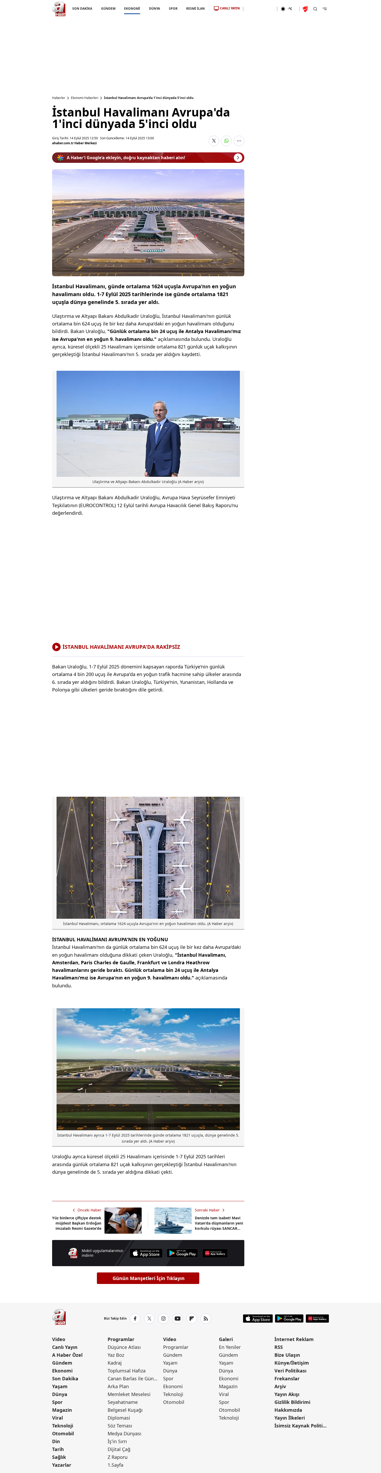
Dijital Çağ (119, 1449)
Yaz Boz (116, 1355)
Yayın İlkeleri (289, 1418)
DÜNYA (154, 8)
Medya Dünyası (124, 1433)
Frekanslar (287, 1378)
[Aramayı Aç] (315, 9)
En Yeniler (230, 1347)
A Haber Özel (67, 1355)
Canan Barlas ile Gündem (135, 1378)
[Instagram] (163, 1318)
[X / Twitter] (149, 1318)
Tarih (58, 1449)
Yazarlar (61, 1465)
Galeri (226, 1339)
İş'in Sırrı (117, 1441)
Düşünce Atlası (124, 1347)
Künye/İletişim (291, 1363)
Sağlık (59, 1457)
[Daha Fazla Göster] (239, 141)
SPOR (173, 8)
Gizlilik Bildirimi (292, 1402)
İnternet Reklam (294, 1339)
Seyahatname (123, 1402)
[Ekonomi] (260, 9)
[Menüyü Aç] (325, 9)
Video (58, 1339)
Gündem (62, 1363)
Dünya (59, 1394)
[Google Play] (182, 1253)
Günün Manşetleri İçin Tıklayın (149, 1278)
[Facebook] (135, 1318)
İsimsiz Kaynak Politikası (301, 1425)
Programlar (121, 1339)
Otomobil (63, 1433)
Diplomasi (119, 1418)
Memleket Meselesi (129, 1394)
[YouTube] (177, 1318)
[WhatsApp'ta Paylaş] (226, 141)
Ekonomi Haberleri (84, 98)
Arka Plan (118, 1386)
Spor (57, 1402)
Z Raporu (118, 1457)
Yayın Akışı (286, 1394)
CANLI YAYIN (230, 8)
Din (56, 1441)
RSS (278, 1347)
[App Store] (146, 1253)
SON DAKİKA (82, 8)
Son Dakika (65, 1378)
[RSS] (206, 1318)
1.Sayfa (115, 1465)
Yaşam (60, 1386)
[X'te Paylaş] (214, 141)
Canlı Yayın (65, 1347)
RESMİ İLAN (195, 8)
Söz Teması (120, 1425)
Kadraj (115, 1363)
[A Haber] (59, 9)
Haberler (58, 98)
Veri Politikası (290, 1370)
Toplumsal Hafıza (127, 1370)
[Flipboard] (191, 1318)
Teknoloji (62, 1425)
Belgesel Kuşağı (125, 1410)
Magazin (62, 1410)
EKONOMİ (132, 8)
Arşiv (280, 1386)
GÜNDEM (108, 8)
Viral (57, 1418)
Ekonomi (62, 1370)
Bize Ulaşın (287, 1355)
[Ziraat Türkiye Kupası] (306, 8)
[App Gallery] (215, 1253)
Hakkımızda (288, 1410)
